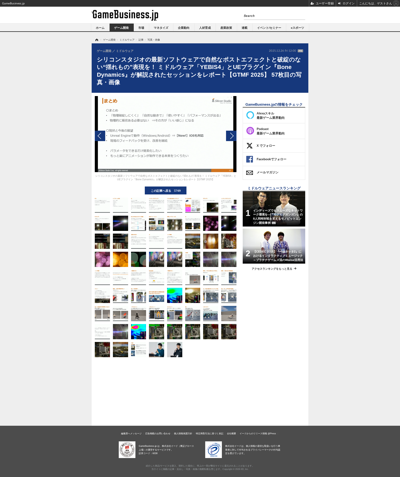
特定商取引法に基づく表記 (209, 433)
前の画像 (100, 136)
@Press (272, 433)
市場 (141, 27)
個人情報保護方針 (183, 433)
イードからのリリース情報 (253, 433)
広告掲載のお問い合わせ (157, 433)
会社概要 (231, 433)
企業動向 (184, 27)
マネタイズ (161, 27)
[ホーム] (96, 39)
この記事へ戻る (166, 190)
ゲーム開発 (121, 27)
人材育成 (205, 27)
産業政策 (226, 27)
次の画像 (231, 136)
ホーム (100, 27)
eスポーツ (297, 27)
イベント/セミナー (269, 27)
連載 (245, 27)
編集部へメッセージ (131, 433)
